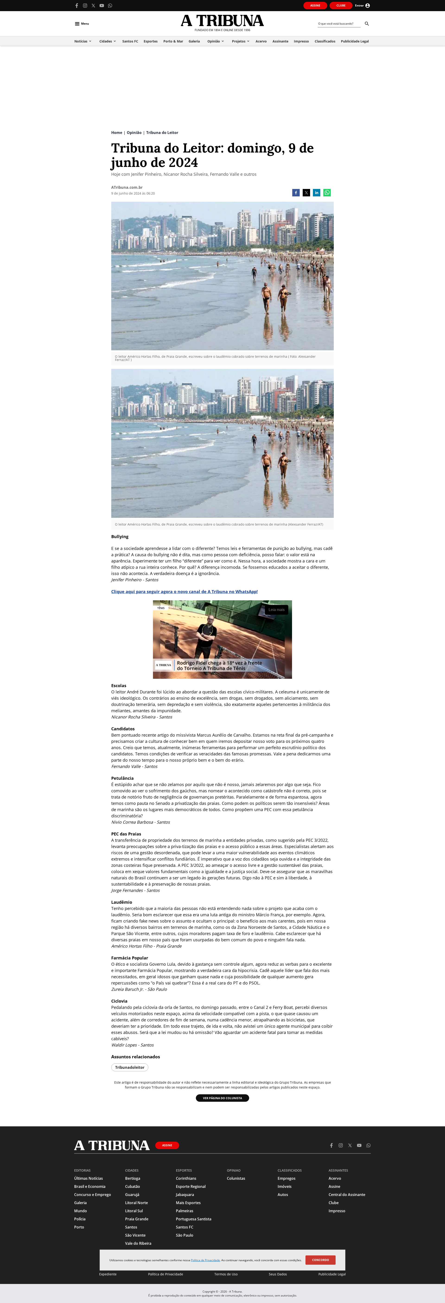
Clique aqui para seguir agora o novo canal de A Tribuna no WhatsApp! (184, 591)
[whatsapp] (327, 193)
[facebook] (296, 193)
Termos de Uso (226, 1274)
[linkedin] (316, 193)
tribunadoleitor (129, 1067)
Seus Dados (278, 1274)
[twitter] (306, 193)
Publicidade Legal (332, 1274)
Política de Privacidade (205, 1260)
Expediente (108, 1274)
